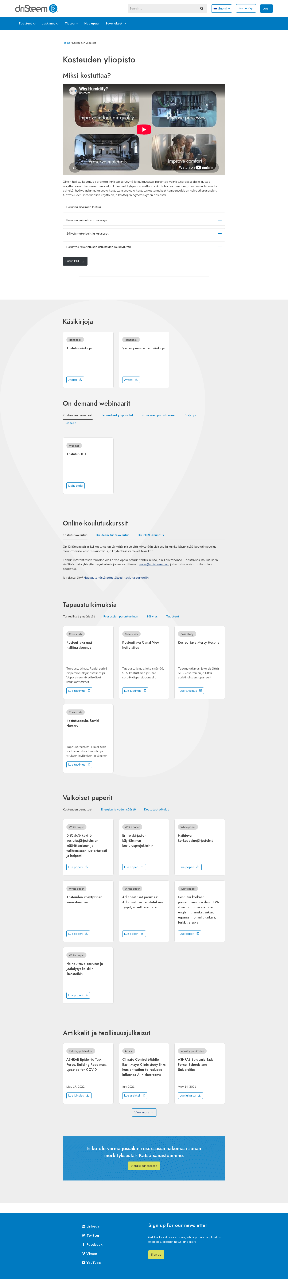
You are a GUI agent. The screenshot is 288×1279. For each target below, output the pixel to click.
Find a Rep (246, 8)
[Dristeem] (36, 8)
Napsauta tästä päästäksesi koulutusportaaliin (116, 577)
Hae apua (91, 23)
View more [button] (142, 1112)
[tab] (78, 416)
